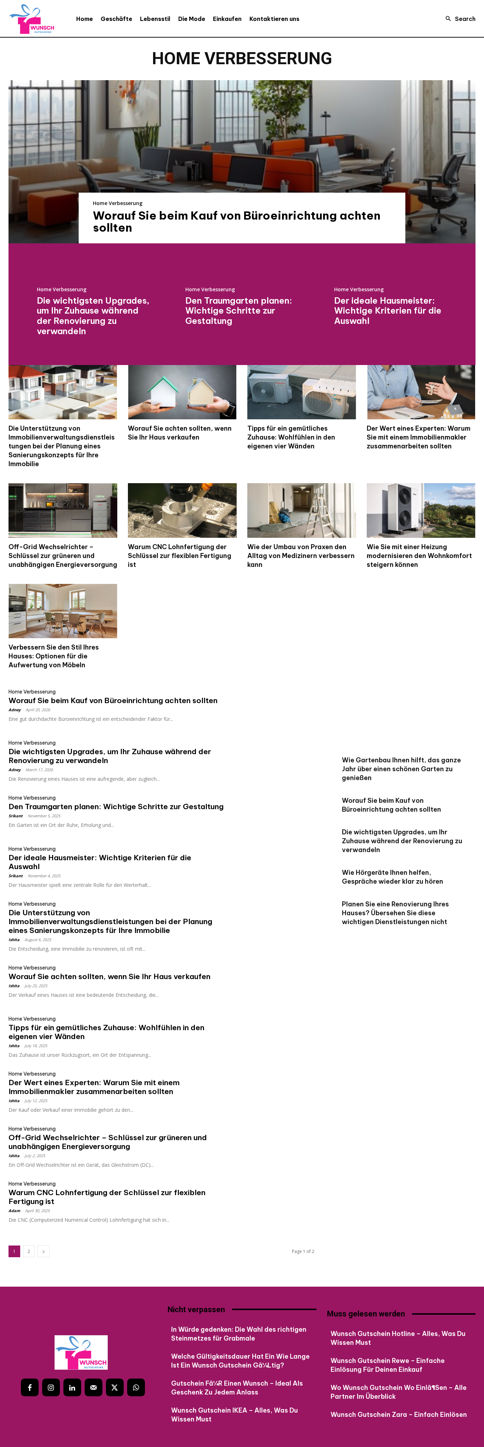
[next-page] (44, 1251)
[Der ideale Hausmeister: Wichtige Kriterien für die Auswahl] (276, 865)
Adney (15, 709)
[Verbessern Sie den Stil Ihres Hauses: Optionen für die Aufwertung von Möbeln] (63, 611)
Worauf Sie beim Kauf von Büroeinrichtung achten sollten (237, 221)
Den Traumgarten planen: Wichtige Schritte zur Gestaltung (238, 310)
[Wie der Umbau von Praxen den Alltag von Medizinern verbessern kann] (301, 510)
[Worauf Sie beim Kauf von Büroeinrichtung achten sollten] (242, 161)
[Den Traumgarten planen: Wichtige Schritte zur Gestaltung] (276, 814)
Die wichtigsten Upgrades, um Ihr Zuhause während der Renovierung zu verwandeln (93, 315)
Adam (14, 1210)
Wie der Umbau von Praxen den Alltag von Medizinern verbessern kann (301, 556)
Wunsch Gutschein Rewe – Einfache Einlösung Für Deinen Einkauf (388, 1365)
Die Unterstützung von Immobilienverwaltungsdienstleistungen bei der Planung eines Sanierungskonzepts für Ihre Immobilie (62, 446)
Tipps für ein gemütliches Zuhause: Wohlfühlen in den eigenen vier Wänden (291, 437)
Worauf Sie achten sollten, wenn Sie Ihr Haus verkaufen (180, 432)
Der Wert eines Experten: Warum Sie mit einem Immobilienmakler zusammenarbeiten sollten (419, 437)
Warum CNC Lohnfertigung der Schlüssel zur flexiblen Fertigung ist (179, 556)
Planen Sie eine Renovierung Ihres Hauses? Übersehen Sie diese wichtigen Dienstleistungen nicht (395, 913)
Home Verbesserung (117, 203)
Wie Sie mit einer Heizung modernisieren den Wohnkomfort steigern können (419, 556)
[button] (458, 19)
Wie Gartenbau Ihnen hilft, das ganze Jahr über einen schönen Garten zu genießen (401, 769)
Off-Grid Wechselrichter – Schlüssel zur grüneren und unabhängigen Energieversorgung (63, 556)
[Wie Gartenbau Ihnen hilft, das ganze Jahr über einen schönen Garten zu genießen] (403, 720)
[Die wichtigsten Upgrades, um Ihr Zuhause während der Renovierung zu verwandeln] (276, 759)
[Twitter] (115, 1387)
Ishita (14, 939)
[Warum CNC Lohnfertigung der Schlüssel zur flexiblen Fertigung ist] (182, 510)
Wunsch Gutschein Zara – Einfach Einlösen (399, 1414)
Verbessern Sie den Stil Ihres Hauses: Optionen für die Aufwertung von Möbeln (54, 656)
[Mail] (93, 1387)
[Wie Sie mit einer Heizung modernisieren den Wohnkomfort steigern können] (421, 510)
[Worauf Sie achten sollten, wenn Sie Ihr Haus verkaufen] (182, 392)
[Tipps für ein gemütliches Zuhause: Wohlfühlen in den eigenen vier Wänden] (301, 392)
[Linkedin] (72, 1387)
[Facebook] (30, 1387)
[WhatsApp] (136, 1387)
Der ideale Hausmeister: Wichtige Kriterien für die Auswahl (387, 310)
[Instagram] (51, 1387)
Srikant (16, 815)
